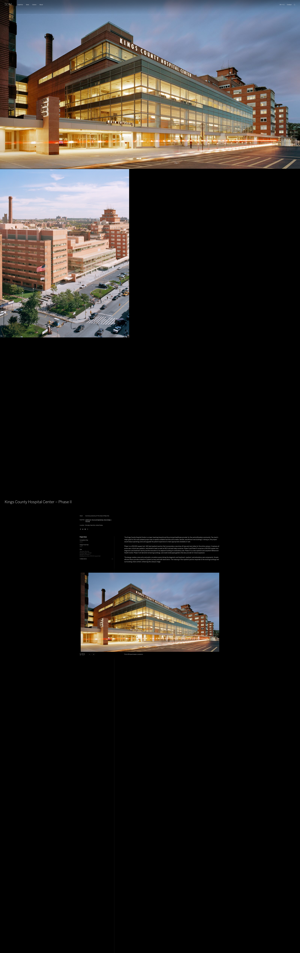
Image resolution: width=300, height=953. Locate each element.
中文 (283, 4)
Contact (289, 4)
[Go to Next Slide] (93, 654)
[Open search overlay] (294, 4)
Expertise (20, 4)
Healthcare (88, 519)
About (41, 4)
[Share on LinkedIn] (83, 529)
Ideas (27, 4)
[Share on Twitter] (87, 529)
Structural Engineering (97, 519)
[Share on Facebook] (80, 529)
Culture (34, 4)
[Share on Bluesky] (85, 529)
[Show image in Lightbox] (216, 575)
